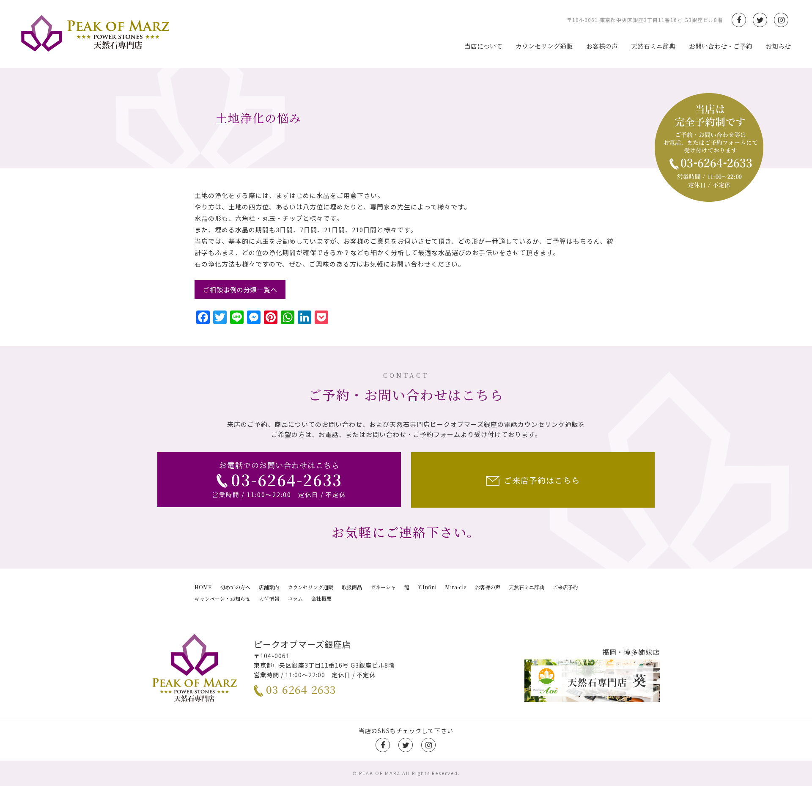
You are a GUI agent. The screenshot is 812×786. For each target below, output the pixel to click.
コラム (295, 598)
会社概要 (321, 598)
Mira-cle (455, 587)
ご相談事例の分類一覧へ (240, 289)
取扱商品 (352, 587)
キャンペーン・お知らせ (222, 598)
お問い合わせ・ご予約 (720, 45)
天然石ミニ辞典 (653, 45)
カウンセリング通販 (544, 45)
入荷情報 (269, 598)
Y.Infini (427, 587)
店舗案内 (269, 587)
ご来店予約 (565, 587)
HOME (203, 587)
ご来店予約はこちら (542, 480)
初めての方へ (235, 587)
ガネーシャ (383, 587)
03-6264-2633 (301, 689)
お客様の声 (602, 45)
